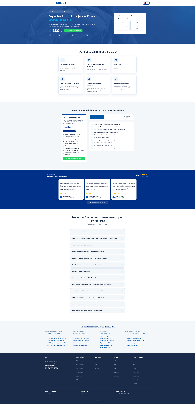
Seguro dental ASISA (105, 333)
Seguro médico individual (79, 333)
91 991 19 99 (84, 393)
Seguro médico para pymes (106, 338)
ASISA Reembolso (80, 380)
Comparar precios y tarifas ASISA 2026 (136, 333)
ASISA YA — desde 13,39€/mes (54, 333)
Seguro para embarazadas (79, 342)
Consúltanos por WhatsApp (74, 30)
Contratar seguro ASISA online (134, 338)
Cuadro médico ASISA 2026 (133, 336)
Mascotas (97, 372)
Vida (96, 364)
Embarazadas (117, 376)
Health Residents (112, 117)
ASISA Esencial (79, 364)
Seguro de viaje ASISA (105, 347)
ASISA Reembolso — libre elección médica (56, 345)
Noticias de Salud (137, 380)
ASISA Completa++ (80, 376)
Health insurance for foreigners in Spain (136, 340)
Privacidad (96, 401)
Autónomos (135, 360)
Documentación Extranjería (126, 117)
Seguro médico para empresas (107, 340)
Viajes (96, 376)
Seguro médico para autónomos (107, 336)
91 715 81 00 (48, 393)
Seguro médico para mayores (80, 345)
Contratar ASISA (103, 401)
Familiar (115, 364)
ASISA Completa (79, 368)
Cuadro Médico (136, 376)
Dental (96, 360)
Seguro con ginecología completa (81, 340)
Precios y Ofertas (137, 372)
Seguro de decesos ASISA (106, 345)
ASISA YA (78, 360)
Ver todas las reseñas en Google (97, 202)
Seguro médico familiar (78, 336)
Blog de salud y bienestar (132, 345)
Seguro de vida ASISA (105, 342)
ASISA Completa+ (80, 372)
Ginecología (116, 372)
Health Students (97, 117)
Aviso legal (91, 401)
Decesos (97, 368)
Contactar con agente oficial (133, 342)
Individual (116, 360)
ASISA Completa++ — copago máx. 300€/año (57, 342)
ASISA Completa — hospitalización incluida (57, 338)
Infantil (115, 368)
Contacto (135, 383)
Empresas (135, 368)
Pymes (134, 364)
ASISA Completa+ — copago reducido (56, 340)
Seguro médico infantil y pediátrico (81, 338)
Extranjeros (97, 380)
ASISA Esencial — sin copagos (54, 336)
